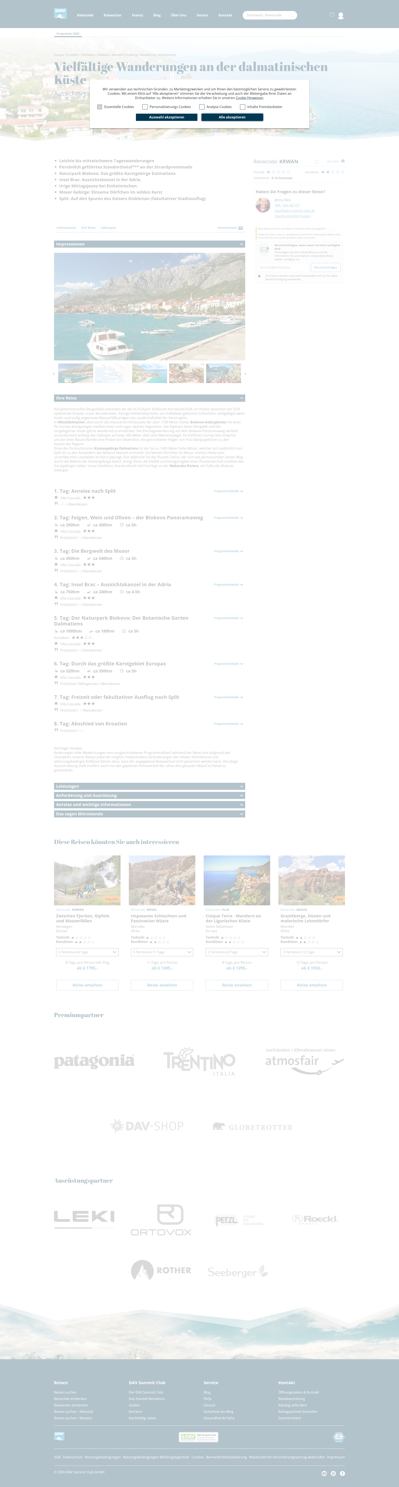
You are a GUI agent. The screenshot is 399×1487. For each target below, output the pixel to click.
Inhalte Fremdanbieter (264, 106)
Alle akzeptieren (232, 117)
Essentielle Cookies (119, 106)
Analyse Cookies (219, 106)
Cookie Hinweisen (249, 98)
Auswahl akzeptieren (166, 117)
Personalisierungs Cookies (170, 106)
